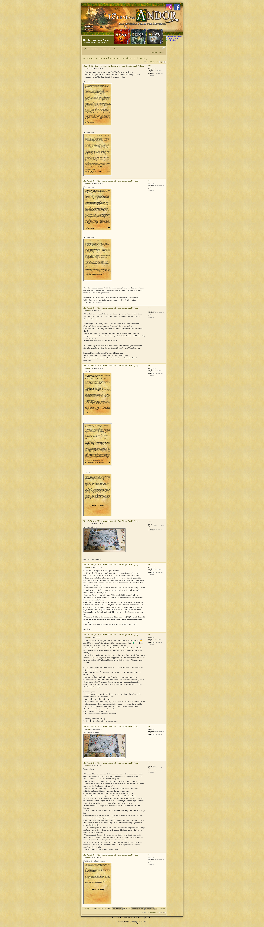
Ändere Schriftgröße (163, 48)
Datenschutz (148, 918)
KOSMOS (127, 918)
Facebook (120, 918)
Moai (88, 69)
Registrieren (153, 52)
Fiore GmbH (134, 918)
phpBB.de (140, 923)
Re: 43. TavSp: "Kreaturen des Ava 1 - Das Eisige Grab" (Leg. (113, 66)
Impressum (141, 918)
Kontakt (114, 918)
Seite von (154, 62)
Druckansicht (160, 48)
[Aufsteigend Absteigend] (151, 908)
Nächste (162, 908)
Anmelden (162, 52)
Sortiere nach (127, 908)
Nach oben (164, 177)
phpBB (126, 921)
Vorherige (86, 908)
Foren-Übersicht (91, 49)
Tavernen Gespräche (108, 49)
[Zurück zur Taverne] (88, 27)
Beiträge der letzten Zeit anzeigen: (102, 908)
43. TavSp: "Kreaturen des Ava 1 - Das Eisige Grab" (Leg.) (114, 58)
